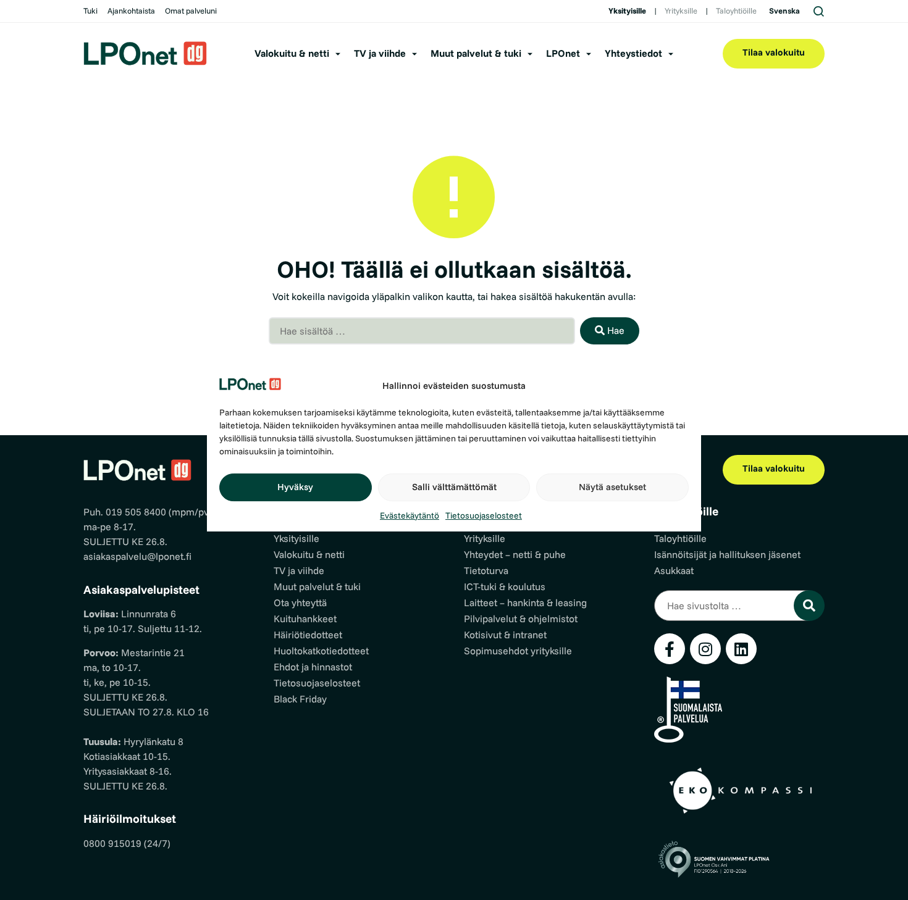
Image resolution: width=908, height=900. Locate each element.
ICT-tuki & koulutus (504, 586)
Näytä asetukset (612, 487)
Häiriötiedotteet (308, 634)
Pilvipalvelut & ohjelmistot (521, 618)
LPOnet (563, 53)
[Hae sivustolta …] (732, 605)
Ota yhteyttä (300, 602)
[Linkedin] (741, 648)
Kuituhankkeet (305, 618)
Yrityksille (681, 10)
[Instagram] (705, 648)
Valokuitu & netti (291, 53)
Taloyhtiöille (736, 10)
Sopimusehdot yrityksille (518, 650)
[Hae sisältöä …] (422, 330)
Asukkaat (674, 570)
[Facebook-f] (669, 648)
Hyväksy (295, 487)
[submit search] (809, 605)
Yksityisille (627, 10)
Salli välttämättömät (454, 487)
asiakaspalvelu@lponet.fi (137, 556)
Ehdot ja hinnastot (313, 666)
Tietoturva (486, 570)
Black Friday (300, 699)
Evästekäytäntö (409, 515)
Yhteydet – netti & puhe (515, 554)
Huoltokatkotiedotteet (321, 650)
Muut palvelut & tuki (476, 53)
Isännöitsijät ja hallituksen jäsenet (727, 554)
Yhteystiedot (633, 53)
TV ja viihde (380, 53)
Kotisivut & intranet (505, 634)
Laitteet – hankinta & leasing (525, 602)
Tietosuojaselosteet (483, 515)
